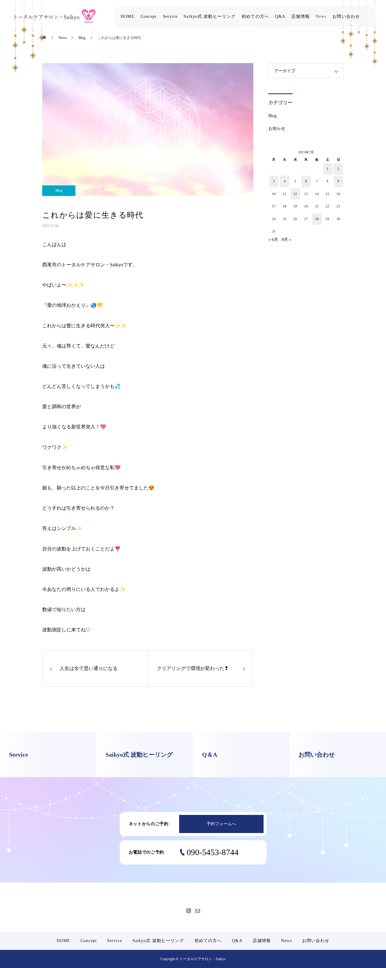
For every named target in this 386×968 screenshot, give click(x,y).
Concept (149, 16)
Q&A (280, 16)
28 (317, 219)
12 (295, 194)
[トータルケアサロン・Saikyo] (55, 16)
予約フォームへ (221, 824)
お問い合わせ (346, 16)
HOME (127, 16)
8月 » (286, 239)
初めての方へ (255, 16)
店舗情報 (300, 16)
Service (170, 16)
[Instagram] (188, 911)
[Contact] (198, 911)
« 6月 (273, 239)
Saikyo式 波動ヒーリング (210, 16)
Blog (58, 190)
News (321, 16)
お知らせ (276, 128)
